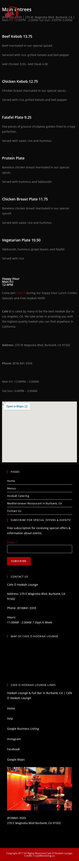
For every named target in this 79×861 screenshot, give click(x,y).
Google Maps (16, 759)
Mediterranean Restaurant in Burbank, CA (34, 503)
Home (11, 481)
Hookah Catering (18, 496)
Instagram (14, 739)
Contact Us (14, 511)
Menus (11, 488)
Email (12, 542)
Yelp (10, 718)
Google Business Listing (23, 729)
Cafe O (21, 293)
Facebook (13, 749)
